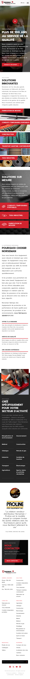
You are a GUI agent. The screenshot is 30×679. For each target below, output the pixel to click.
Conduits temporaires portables (22, 584)
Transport (19, 638)
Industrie (18, 616)
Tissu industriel (20, 587)
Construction (19, 580)
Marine (18, 618)
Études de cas (6, 645)
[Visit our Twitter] (13, 667)
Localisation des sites (22, 650)
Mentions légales (19, 674)
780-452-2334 (8, 589)
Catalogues (5, 647)
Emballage (19, 626)
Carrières (18, 653)
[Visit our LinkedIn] (20, 667)
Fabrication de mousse (20, 595)
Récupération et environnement (20, 629)
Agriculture (19, 603)
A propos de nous (21, 645)
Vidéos (4, 650)
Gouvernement (20, 613)
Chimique (18, 606)
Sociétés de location (22, 633)
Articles (18, 647)
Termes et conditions (11, 673)
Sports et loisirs (20, 636)
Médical (18, 621)
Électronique (19, 611)
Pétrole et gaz (20, 623)
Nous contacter (20, 655)
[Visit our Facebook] (10, 667)
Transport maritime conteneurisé (21, 591)
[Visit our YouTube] (17, 667)
